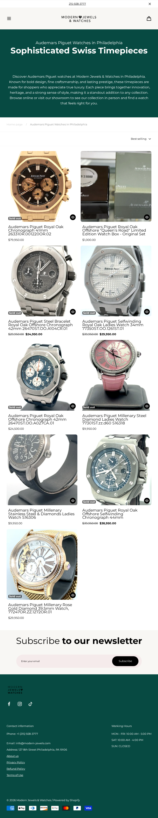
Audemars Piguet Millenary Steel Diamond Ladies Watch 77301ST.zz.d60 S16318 (114, 419)
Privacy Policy (16, 762)
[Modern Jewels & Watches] (79, 18)
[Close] (149, 4)
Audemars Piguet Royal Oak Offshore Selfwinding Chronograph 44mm (109, 513)
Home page (15, 124)
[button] (9, 18)
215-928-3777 (77, 3)
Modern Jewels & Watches (33, 800)
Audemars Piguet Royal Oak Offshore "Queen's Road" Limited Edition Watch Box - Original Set (114, 230)
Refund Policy (16, 768)
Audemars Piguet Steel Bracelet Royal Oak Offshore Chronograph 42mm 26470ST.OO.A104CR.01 (40, 325)
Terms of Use (15, 775)
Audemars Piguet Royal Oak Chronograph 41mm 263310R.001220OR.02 (35, 230)
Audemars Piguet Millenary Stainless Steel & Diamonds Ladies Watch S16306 (41, 513)
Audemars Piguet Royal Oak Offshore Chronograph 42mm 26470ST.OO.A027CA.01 (37, 419)
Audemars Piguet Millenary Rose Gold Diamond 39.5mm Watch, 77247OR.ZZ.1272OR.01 (40, 608)
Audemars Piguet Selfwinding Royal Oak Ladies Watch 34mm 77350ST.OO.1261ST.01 (112, 325)
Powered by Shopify (66, 800)
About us (13, 756)
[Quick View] (73, 217)
